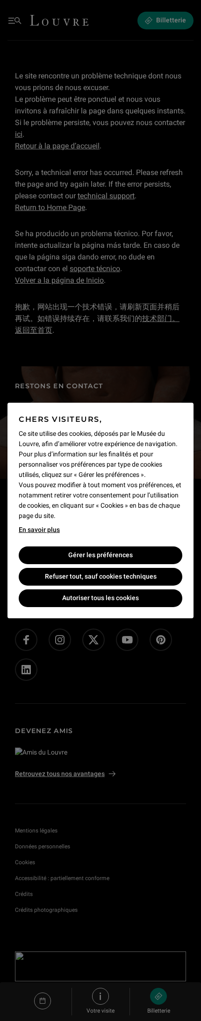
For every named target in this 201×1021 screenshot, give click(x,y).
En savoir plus (39, 529)
